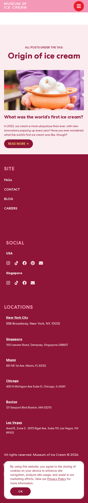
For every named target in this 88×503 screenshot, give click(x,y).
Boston (11, 402)
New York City (17, 317)
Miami (11, 360)
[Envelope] (41, 263)
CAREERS (10, 208)
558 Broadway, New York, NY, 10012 (33, 323)
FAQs (8, 180)
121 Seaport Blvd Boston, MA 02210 (29, 407)
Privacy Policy (56, 479)
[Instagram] (8, 263)
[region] (44, 482)
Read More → (18, 144)
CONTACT (12, 189)
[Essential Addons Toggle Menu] (79, 6)
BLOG (8, 199)
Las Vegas (14, 422)
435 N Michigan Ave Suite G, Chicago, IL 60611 (35, 386)
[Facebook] (24, 263)
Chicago (12, 381)
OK (20, 491)
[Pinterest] (33, 263)
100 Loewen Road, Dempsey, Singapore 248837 (37, 345)
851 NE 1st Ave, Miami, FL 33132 (26, 365)
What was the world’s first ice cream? (43, 117)
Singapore (14, 339)
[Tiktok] (16, 263)
